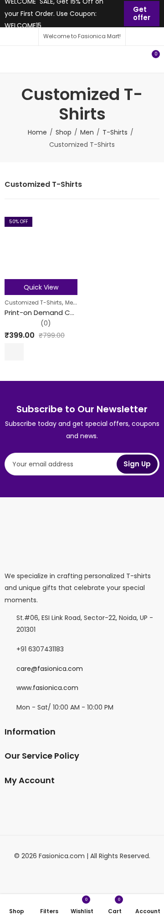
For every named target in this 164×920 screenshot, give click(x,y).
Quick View (41, 287)
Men (87, 132)
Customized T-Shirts (33, 302)
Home (37, 132)
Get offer (141, 13)
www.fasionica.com (47, 687)
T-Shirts (115, 132)
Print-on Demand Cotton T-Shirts (61, 312)
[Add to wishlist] (31, 352)
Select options (14, 351)
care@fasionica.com (49, 668)
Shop (64, 132)
